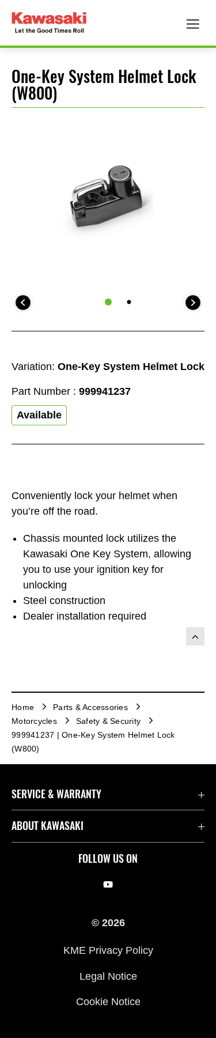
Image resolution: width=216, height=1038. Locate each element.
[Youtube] (108, 884)
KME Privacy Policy (108, 950)
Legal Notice (108, 976)
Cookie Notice (108, 1001)
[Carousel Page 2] (129, 302)
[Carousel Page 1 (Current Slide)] (108, 302)
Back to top (195, 636)
